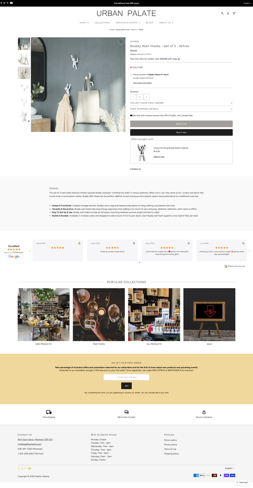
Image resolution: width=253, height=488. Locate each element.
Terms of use (170, 449)
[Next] (42, 41)
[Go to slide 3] (139, 262)
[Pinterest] (7, 3)
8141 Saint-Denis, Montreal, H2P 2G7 (35, 439)
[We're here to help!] (126, 413)
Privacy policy (170, 444)
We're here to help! (126, 417)
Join (126, 385)
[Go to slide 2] (137, 262)
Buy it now (181, 132)
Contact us (135, 169)
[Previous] (35, 41)
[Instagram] (4, 3)
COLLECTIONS (102, 22)
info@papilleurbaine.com (29, 444)
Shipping (133, 54)
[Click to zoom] (121, 42)
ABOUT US (165, 22)
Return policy (170, 440)
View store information (142, 83)
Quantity (134, 91)
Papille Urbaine (42, 476)
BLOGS (150, 22)
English (247, 3)
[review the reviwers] (79, 244)
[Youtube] (11, 3)
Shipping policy (171, 453)
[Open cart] (234, 13)
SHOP (83, 22)
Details (136, 3)
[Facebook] (1, 3)
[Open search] (222, 13)
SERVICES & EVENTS (127, 22)
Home (112, 30)
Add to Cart (181, 124)
